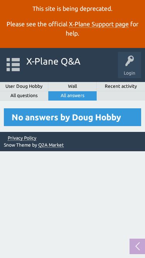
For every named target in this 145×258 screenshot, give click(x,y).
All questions (24, 95)
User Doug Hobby (24, 86)
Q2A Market (51, 144)
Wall (72, 86)
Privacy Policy (22, 138)
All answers (72, 95)
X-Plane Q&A (53, 61)
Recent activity (121, 86)
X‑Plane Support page (99, 24)
